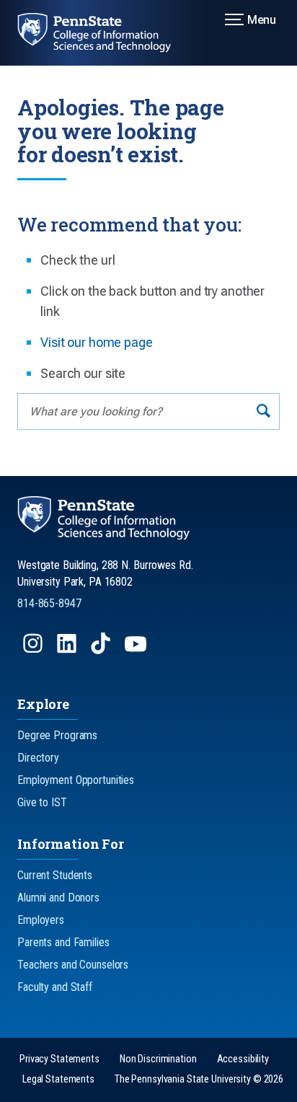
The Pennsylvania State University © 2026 (199, 1079)
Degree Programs (57, 735)
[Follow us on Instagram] (34, 650)
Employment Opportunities (75, 780)
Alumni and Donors (58, 897)
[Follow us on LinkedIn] (68, 650)
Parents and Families (63, 942)
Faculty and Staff (54, 987)
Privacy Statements (59, 1059)
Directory (38, 757)
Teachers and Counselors (72, 964)
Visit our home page (96, 342)
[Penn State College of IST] (103, 33)
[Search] (263, 411)
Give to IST (42, 802)
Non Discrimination (158, 1059)
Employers (40, 920)
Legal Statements (58, 1079)
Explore (43, 704)
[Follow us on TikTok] (102, 650)
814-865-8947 (49, 603)
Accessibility (243, 1059)
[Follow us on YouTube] (137, 650)
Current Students (54, 875)
